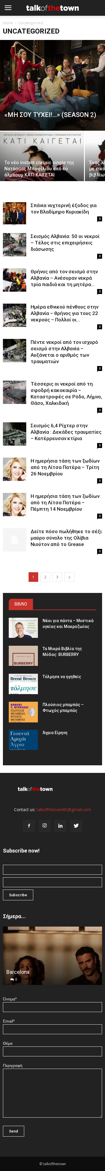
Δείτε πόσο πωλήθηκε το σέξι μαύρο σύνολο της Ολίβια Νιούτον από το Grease (66, 537)
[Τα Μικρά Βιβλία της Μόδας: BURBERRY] (23, 656)
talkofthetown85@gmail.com (63, 809)
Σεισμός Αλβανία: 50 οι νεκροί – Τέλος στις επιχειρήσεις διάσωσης (65, 242)
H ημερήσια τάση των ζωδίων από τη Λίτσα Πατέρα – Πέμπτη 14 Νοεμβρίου (65, 502)
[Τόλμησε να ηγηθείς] (23, 684)
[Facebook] (29, 826)
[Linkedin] (60, 826)
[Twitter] (76, 826)
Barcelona (17, 972)
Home (8, 22)
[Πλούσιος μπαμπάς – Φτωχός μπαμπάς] (23, 712)
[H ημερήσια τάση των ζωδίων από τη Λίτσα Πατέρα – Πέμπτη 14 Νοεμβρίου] (14, 504)
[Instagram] (44, 826)
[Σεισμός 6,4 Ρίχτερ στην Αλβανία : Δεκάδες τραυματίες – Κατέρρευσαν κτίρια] (14, 434)
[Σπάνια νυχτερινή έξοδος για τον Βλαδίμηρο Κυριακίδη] (14, 213)
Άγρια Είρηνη (55, 732)
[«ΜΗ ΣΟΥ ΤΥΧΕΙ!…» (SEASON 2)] (52, 85)
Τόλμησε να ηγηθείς (62, 676)
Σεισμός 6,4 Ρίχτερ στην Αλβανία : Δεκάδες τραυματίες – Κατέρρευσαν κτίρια (66, 432)
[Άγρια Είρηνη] (23, 740)
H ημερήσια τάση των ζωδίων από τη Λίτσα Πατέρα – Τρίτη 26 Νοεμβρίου (65, 467)
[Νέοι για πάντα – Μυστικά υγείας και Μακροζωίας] (23, 628)
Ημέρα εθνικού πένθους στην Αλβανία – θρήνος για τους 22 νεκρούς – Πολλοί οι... (64, 313)
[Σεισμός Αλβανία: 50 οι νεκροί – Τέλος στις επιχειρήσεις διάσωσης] (14, 244)
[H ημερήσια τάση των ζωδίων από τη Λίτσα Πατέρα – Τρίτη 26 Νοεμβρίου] (14, 469)
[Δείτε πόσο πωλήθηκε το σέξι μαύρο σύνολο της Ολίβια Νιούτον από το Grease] (14, 540)
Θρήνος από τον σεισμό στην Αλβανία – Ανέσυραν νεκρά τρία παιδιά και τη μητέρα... (64, 278)
